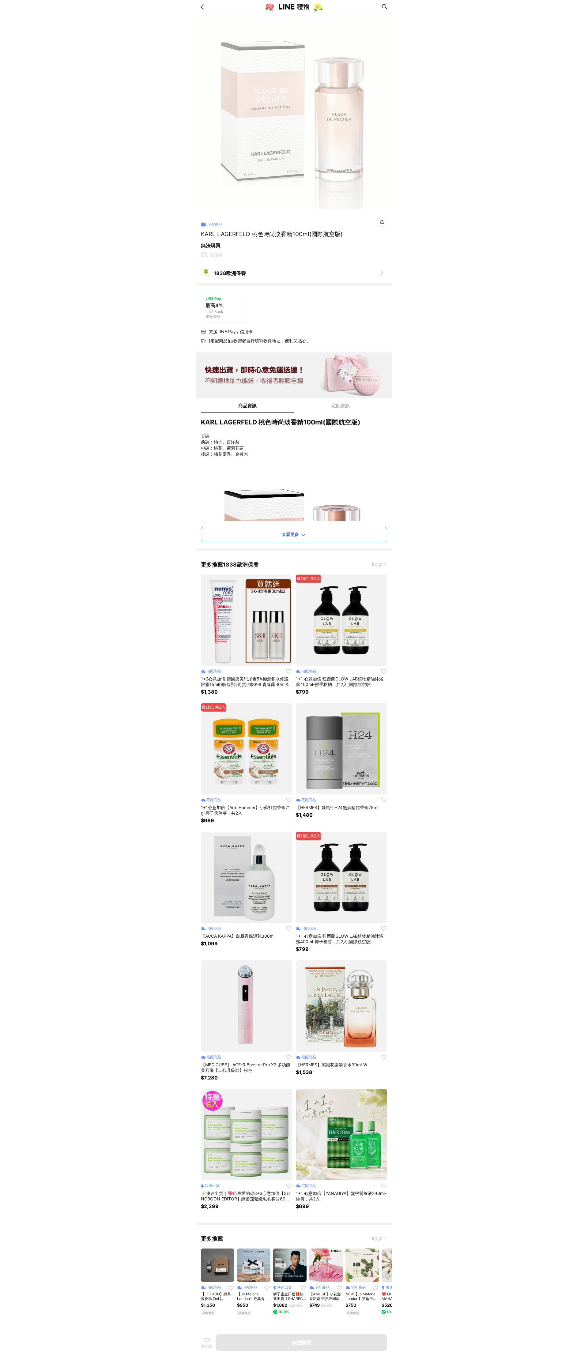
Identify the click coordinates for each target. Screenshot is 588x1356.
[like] (288, 671)
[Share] (382, 222)
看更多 (377, 564)
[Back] (203, 7)
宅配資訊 (340, 406)
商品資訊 (247, 406)
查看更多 (290, 534)
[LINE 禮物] (294, 7)
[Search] (385, 7)
